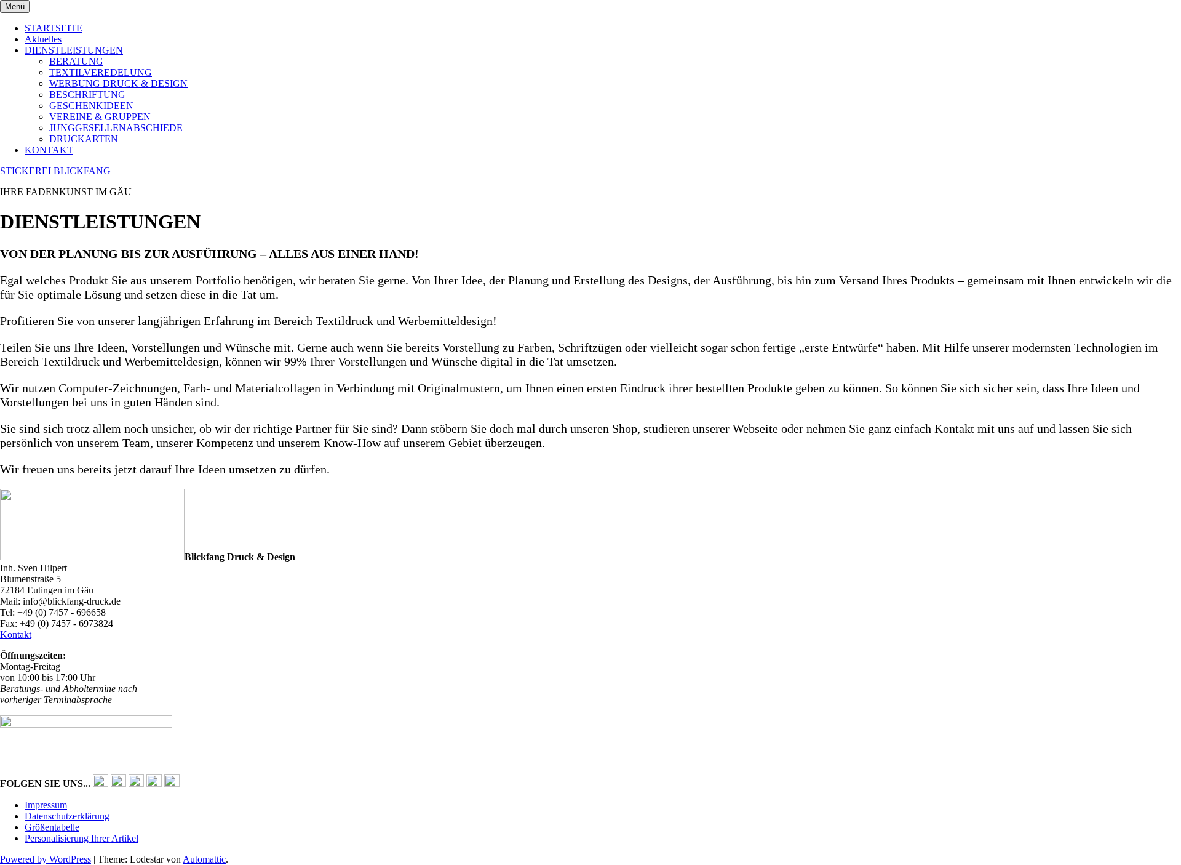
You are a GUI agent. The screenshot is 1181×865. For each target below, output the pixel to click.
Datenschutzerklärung (67, 816)
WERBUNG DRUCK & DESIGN (118, 83)
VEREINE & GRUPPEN (100, 116)
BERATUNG (76, 61)
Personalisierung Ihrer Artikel (81, 838)
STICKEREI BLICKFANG (55, 171)
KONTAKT (49, 150)
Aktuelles (43, 39)
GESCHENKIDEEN (91, 105)
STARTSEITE (53, 28)
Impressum (46, 805)
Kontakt (15, 634)
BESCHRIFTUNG (87, 94)
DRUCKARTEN (83, 139)
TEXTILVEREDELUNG (100, 72)
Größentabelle (52, 827)
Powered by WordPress (45, 859)
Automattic (204, 859)
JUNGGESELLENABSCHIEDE (116, 128)
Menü (15, 6)
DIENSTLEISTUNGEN (74, 50)
